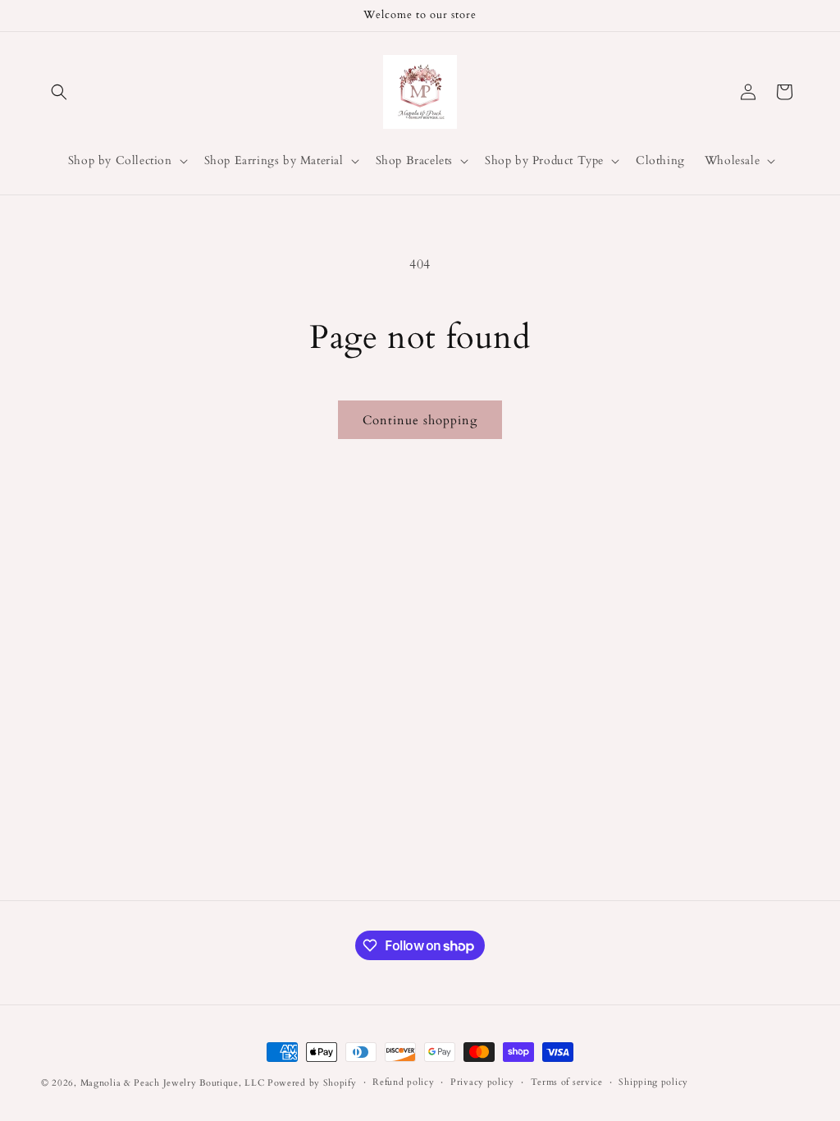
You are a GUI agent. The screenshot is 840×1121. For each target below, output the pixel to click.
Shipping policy (653, 1082)
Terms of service (567, 1082)
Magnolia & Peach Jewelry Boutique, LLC (172, 1083)
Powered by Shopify (312, 1083)
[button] (59, 92)
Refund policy (403, 1082)
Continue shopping (420, 420)
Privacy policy (482, 1082)
